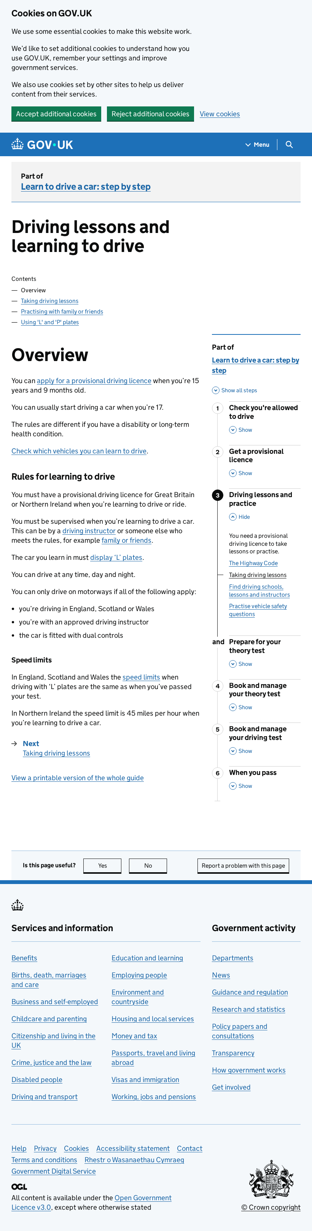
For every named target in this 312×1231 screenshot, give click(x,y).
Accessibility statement (133, 1148)
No (155, 865)
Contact (189, 1148)
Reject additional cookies (150, 113)
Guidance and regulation (250, 992)
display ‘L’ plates (116, 557)
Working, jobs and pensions (153, 1096)
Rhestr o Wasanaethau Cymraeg (134, 1159)
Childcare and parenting (49, 1018)
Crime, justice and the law (51, 1062)
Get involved (231, 1087)
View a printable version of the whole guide (77, 777)
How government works (249, 1070)
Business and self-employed (54, 1001)
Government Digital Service (53, 1171)
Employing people (139, 975)
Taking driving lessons (49, 300)
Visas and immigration (145, 1079)
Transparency (233, 1053)
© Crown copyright (271, 1207)
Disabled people (36, 1079)
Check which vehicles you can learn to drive (78, 451)
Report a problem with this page (243, 865)
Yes (109, 865)
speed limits (141, 677)
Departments (232, 958)
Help (19, 1148)
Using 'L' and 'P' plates (50, 322)
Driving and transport (44, 1096)
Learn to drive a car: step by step (86, 186)
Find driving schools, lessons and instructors (259, 590)
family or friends (126, 540)
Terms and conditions (44, 1159)
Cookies (76, 1148)
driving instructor (89, 530)
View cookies (220, 113)
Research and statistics (248, 1009)
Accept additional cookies (56, 113)
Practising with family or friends (62, 311)
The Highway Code (253, 563)
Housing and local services (152, 1018)
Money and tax (134, 1035)
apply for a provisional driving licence (94, 380)
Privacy (45, 1148)
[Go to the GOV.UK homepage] (42, 145)
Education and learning (147, 958)
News (221, 975)
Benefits (24, 958)
